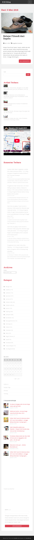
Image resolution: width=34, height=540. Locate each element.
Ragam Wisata (9, 336)
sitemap (6, 390)
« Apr (15, 378)
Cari (5, 72)
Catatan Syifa (9, 305)
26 (18, 371)
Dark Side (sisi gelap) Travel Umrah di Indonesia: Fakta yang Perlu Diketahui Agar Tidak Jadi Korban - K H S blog (18, 208)
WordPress (28, 538)
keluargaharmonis (10, 321)
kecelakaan (8, 317)
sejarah (7, 339)
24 (12, 371)
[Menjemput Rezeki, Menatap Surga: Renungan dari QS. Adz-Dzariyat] (6, 109)
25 (15, 371)
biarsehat (8, 296)
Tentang (6, 393)
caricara (8, 299)
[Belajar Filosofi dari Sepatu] (17, 23)
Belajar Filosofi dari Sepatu (14, 37)
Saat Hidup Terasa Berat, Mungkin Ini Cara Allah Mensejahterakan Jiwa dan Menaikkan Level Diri (16, 88)
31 (12, 374)
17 (12, 368)
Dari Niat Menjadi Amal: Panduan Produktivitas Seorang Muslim (16, 104)
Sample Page (7, 387)
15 (7, 368)
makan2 (8, 327)
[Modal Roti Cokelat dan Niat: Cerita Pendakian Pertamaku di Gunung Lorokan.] (6, 116)
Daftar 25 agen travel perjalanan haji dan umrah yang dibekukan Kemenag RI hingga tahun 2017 (18, 214)
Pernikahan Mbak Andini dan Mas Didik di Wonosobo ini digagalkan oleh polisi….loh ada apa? (20, 438)
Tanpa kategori (9, 345)
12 (18, 366)
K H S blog (6, 2)
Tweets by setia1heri (9, 489)
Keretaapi (8, 324)
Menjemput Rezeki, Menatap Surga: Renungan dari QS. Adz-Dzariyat (17, 111)
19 (18, 368)
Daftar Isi (6, 384)
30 (10, 374)
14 (5, 368)
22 (7, 371)
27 (20, 371)
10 (12, 366)
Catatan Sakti (9, 302)
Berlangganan (17, 526)
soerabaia (8, 342)
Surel (8, 509)
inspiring (8, 311)
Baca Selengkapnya (25, 61)
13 (20, 366)
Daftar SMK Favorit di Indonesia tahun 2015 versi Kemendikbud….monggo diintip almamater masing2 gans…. (20, 454)
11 (15, 366)
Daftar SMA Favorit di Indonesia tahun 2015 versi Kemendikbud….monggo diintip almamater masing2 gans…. (20, 420)
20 (20, 368)
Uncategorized (9, 349)
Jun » (19, 378)
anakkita (8, 289)
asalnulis (8, 293)
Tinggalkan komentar (17, 43)
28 (5, 374)
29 (7, 374)
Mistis (7, 333)
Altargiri (8, 286)
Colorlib (15, 538)
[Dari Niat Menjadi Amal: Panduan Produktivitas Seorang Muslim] (6, 101)
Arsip (5, 270)
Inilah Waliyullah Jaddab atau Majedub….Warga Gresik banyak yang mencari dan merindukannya (19, 429)
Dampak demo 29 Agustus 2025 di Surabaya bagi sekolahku (17, 249)
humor (7, 308)
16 (10, 368)
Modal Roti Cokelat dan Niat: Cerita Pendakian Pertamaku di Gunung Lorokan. (15, 119)
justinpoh (8, 314)
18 (15, 368)
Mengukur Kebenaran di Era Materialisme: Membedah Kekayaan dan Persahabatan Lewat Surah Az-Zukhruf (16, 96)
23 (10, 371)
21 (5, 371)
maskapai (8, 330)
